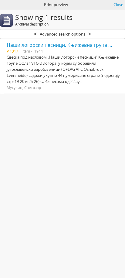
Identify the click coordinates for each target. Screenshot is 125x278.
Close (118, 4)
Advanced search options (62, 34)
